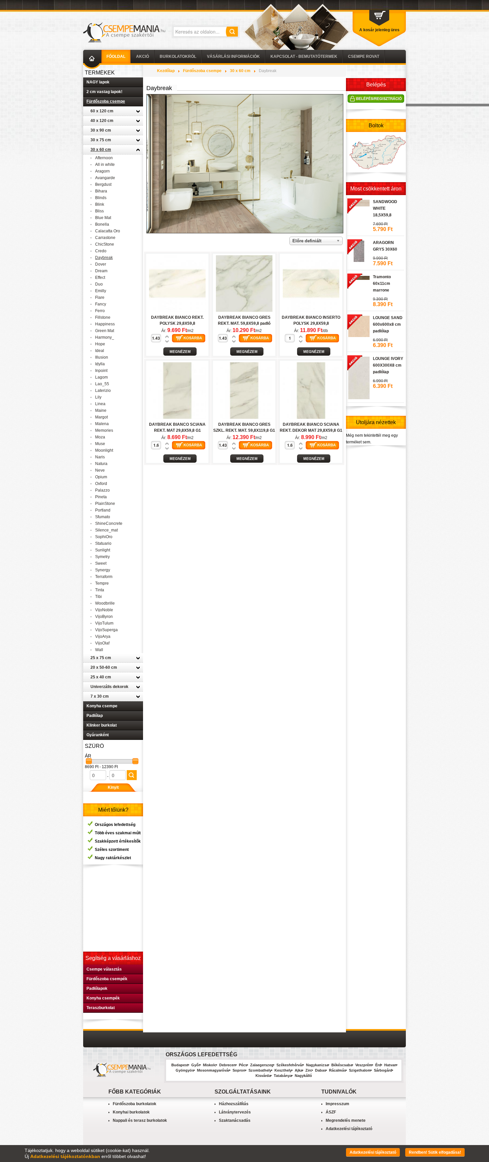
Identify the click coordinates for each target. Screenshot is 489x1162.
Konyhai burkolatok (131, 1112)
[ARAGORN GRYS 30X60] (358, 250)
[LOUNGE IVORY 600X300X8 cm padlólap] (358, 377)
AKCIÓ (142, 56)
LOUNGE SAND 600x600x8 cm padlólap (388, 324)
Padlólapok (96, 988)
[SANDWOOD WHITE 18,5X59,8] (358, 202)
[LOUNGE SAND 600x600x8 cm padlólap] (358, 325)
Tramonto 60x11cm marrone (382, 283)
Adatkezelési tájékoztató (349, 1128)
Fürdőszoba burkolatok (134, 1104)
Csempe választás (104, 969)
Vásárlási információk (233, 56)
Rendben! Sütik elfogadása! (435, 1152)
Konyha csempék (103, 998)
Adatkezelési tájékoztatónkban (65, 1156)
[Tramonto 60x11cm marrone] (358, 277)
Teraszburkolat (100, 1007)
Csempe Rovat (363, 56)
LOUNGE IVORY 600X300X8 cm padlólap (388, 365)
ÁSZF (331, 1112)
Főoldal (115, 56)
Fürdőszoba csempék (106, 979)
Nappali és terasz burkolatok (140, 1120)
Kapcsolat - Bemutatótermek (303, 56)
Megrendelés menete (346, 1120)
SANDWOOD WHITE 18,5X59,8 (385, 208)
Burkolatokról (178, 56)
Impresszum (337, 1104)
